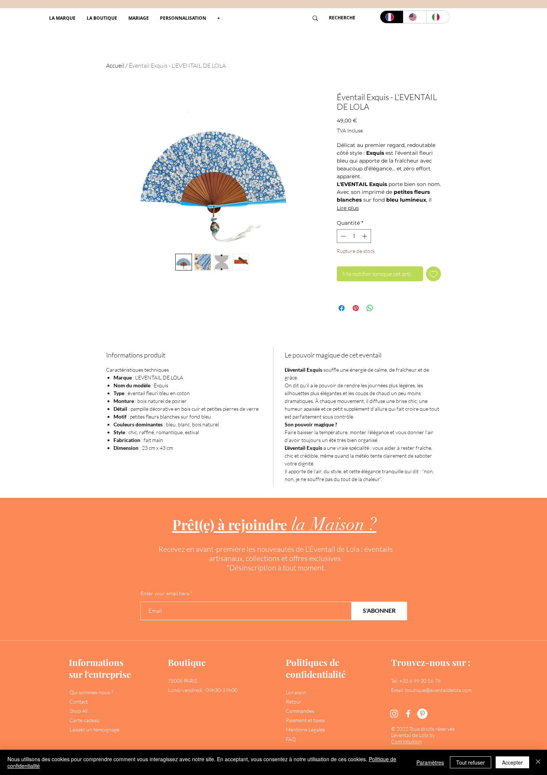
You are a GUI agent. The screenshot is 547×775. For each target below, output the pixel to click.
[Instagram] (394, 713)
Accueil (115, 65)
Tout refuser (470, 762)
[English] (414, 17)
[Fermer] (538, 762)
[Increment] (365, 236)
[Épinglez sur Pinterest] (355, 308)
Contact (79, 701)
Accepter (512, 762)
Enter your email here (165, 593)
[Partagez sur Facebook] (341, 308)
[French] (391, 17)
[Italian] (437, 17)
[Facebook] (408, 713)
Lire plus (348, 208)
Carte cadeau (85, 720)
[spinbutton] (354, 236)
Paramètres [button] (430, 762)
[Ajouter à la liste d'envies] (433, 273)
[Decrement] (342, 236)
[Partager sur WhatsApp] (369, 308)
